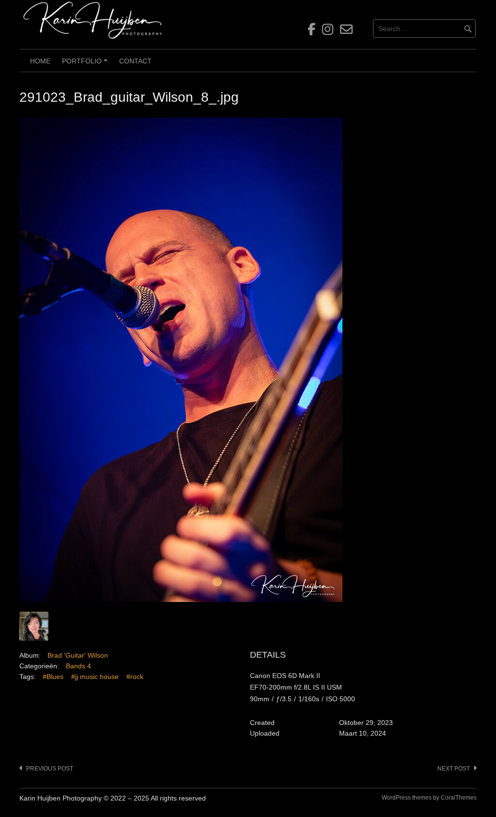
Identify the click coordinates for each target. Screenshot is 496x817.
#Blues (53, 676)
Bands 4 (78, 666)
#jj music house (95, 676)
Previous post (49, 768)
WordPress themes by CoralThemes (429, 797)
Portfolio (86, 64)
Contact (135, 61)
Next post (453, 768)
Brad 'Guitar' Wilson (77, 655)
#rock (134, 676)
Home (40, 61)
